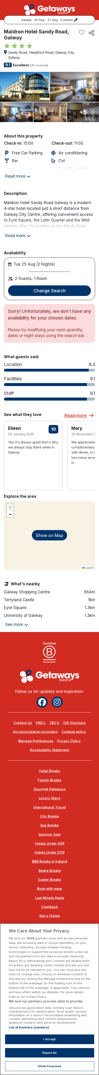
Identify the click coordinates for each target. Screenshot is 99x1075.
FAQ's (40, 723)
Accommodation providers (35, 732)
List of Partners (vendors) (29, 1027)
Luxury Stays (49, 798)
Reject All (49, 1052)
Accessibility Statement (49, 750)
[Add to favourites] (81, 33)
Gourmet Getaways (50, 789)
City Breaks (49, 816)
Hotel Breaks (49, 771)
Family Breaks (49, 780)
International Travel (49, 807)
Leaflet (89, 567)
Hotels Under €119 (49, 852)
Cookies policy (74, 732)
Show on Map (49, 535)
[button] (88, 447)
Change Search (50, 290)
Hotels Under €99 (49, 843)
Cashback (49, 907)
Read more (76, 415)
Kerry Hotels (49, 916)
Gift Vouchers (74, 723)
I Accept (49, 1039)
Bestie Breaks (49, 871)
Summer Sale (49, 834)
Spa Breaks (49, 825)
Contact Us (23, 723)
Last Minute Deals (49, 898)
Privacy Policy (69, 741)
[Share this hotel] (91, 33)
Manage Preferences (35, 741)
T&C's (54, 723)
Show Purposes (49, 1066)
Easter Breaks (49, 880)
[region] (49, 999)
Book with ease (49, 889)
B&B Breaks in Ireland (49, 861)
